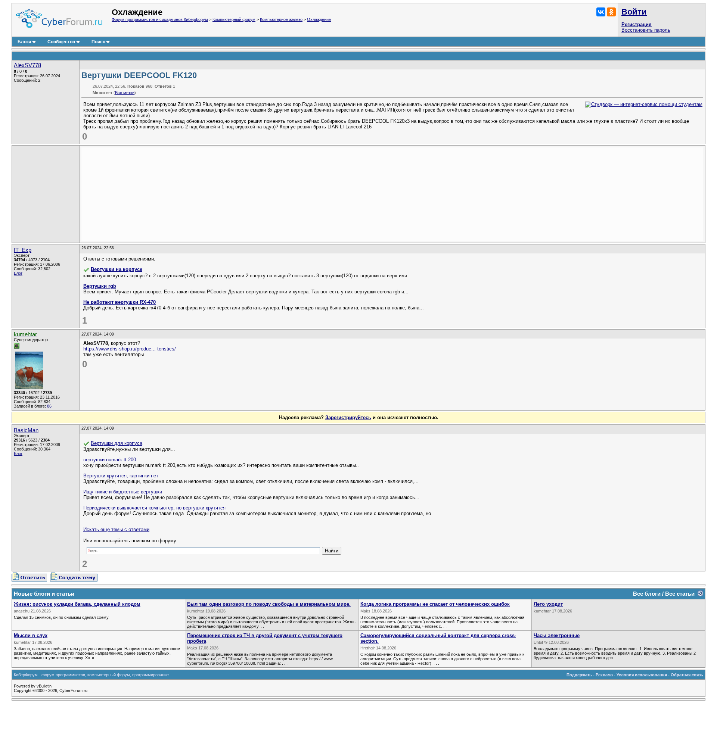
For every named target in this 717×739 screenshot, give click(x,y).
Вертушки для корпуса (116, 443)
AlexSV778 (27, 65)
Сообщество (61, 41)
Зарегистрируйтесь (348, 417)
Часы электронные (557, 635)
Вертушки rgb (99, 286)
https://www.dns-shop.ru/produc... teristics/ (129, 349)
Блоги (24, 41)
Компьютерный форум (233, 19)
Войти (634, 11)
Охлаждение (319, 19)
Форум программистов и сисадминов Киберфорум (160, 19)
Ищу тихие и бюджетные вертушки (122, 492)
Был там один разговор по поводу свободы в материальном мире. (269, 604)
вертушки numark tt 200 (109, 459)
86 (49, 406)
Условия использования (642, 675)
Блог (18, 273)
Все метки (124, 92)
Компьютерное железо (281, 19)
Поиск (98, 41)
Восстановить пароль (645, 30)
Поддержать (579, 675)
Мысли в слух (30, 635)
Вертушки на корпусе (116, 269)
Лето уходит (548, 604)
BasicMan (26, 430)
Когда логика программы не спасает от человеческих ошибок (435, 604)
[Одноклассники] (611, 11)
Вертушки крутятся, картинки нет (120, 475)
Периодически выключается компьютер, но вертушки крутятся (154, 508)
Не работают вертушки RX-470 (119, 302)
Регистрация (636, 24)
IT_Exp (22, 250)
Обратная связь (687, 675)
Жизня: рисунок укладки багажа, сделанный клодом (77, 604)
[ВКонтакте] (600, 11)
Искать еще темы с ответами (116, 529)
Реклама (604, 675)
